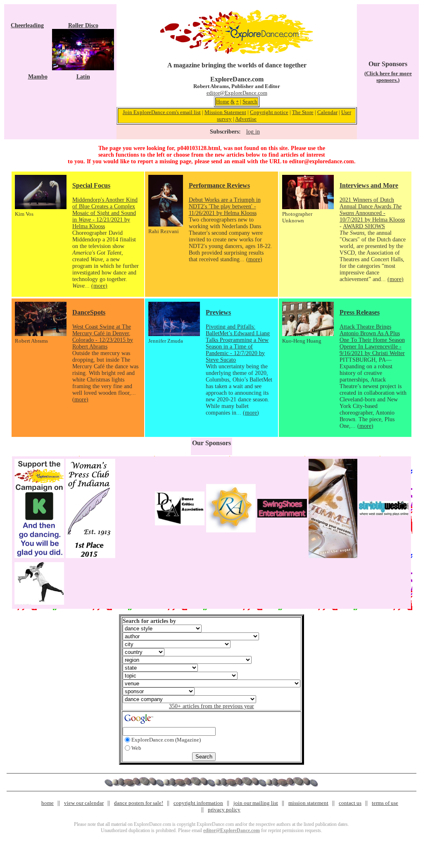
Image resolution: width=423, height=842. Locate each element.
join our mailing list (255, 803)
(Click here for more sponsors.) (388, 76)
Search (249, 101)
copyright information (198, 803)
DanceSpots (88, 312)
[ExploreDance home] (236, 52)
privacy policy (224, 809)
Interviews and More (369, 185)
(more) (99, 286)
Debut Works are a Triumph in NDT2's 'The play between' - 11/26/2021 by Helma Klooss (225, 206)
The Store (303, 112)
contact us (350, 803)
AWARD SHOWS (364, 226)
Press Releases (360, 312)
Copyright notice (269, 112)
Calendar (327, 112)
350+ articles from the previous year (211, 706)
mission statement (308, 803)
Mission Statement (225, 112)
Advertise (246, 119)
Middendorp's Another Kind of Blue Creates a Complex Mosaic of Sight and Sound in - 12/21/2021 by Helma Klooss (105, 213)
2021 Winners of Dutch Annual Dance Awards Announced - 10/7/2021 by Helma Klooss (372, 210)
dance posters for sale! (138, 803)
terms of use (385, 803)
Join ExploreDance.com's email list (162, 112)
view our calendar (84, 803)
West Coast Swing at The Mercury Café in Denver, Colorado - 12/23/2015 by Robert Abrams (102, 337)
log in (253, 132)
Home (222, 101)
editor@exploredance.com (321, 161)
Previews (218, 312)
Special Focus (91, 185)
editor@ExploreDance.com (237, 93)
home (47, 803)
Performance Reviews (219, 185)
